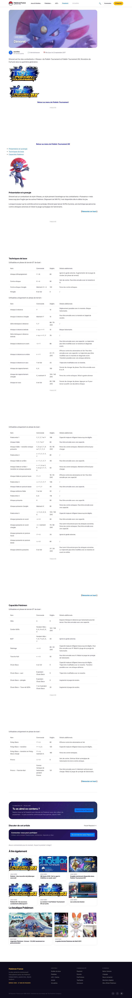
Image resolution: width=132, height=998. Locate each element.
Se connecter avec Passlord (82, 835)
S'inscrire (118, 3)
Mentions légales (108, 980)
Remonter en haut (89, 211)
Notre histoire (107, 971)
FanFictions (80, 977)
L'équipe (105, 974)
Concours (80, 983)
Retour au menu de (53, 102)
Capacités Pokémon (16, 154)
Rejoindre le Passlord (84, 810)
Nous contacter (108, 977)
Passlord (65, 3)
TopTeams (80, 980)
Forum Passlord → (90, 826)
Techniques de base (16, 152)
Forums (79, 974)
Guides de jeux (56, 971)
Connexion (107, 3)
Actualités (75, 3)
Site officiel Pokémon (109, 983)
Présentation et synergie (18, 149)
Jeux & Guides (36, 3)
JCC (57, 3)
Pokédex (48, 3)
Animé (53, 980)
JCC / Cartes (55, 977)
